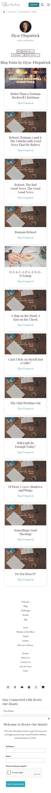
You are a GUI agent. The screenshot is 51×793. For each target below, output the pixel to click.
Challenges (25, 610)
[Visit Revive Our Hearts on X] (36, 687)
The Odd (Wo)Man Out (25, 403)
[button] (48, 4)
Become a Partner (25, 645)
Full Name (10, 746)
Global (25, 636)
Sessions (17, 55)
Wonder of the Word (25, 632)
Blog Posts (32, 55)
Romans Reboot (25, 232)
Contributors (12, 12)
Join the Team (25, 666)
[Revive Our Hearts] (10, 4)
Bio (19, 51)
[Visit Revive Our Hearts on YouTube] (22, 687)
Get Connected (15, 784)
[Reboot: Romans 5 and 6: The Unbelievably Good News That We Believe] (25, 122)
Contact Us (25, 662)
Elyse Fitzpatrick (24, 12)
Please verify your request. (17, 766)
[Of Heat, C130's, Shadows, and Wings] (25, 471)
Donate (34, 4)
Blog (25, 606)
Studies (25, 615)
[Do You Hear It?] (25, 558)
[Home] (3, 12)
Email (9, 756)
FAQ (25, 671)
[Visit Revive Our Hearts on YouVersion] (43, 687)
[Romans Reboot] (25, 216)
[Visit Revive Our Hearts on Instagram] (8, 687)
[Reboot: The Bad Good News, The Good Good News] (25, 169)
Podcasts (25, 602)
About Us (25, 657)
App (25, 619)
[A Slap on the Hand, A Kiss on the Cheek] (25, 300)
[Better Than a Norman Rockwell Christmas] (25, 78)
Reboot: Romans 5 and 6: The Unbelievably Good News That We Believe (25, 141)
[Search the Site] (42, 4)
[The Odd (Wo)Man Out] (25, 387)
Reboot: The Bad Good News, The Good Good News (25, 189)
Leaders (25, 640)
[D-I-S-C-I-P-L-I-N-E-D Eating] (25, 256)
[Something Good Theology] (25, 514)
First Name (9, 710)
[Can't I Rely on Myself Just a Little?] (25, 343)
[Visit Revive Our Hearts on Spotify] (29, 687)
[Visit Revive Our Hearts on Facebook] (15, 687)
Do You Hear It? (25, 574)
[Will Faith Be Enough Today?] (25, 427)
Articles (28, 51)
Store (25, 627)
